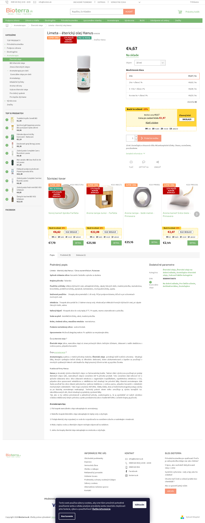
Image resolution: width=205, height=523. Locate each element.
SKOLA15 (186, 119)
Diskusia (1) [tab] (81, 255)
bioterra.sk (133, 475)
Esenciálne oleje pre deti (20, 74)
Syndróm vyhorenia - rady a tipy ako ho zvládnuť (181, 473)
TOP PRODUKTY (13, 40)
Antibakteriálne (170, 286)
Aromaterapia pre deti (19, 70)
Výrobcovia (11, 101)
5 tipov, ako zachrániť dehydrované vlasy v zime (180, 466)
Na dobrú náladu (170, 283)
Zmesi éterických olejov (20, 67)
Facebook (133, 471)
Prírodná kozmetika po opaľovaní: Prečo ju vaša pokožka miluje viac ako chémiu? (182, 459)
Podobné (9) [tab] (65, 255)
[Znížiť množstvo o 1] (136, 139)
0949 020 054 (134, 467)
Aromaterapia (12, 55)
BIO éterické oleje (17, 63)
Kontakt (87, 490)
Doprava (101, 2)
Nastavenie (67, 516)
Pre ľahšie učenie (187, 283)
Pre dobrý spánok (17, 93)
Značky (10, 104)
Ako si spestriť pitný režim (176, 486)
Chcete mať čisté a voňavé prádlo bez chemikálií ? (181, 480)
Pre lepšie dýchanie (18, 97)
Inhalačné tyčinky (17, 82)
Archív (170, 491)
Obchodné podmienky (82, 2)
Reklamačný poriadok (93, 472)
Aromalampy (15, 78)
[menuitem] (12, 20)
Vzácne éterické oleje (19, 89)
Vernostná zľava (118, 2)
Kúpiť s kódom (152, 122)
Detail (78, 243)
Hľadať (129, 11)
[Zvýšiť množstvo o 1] (136, 136)
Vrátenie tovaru (90, 476)
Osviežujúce (184, 286)
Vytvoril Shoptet (193, 517)
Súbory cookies (91, 483)
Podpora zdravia (14, 48)
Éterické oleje (15, 59)
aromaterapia (59, 352)
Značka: (100, 39)
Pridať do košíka (151, 138)
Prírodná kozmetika (15, 44)
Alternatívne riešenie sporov (96, 487)
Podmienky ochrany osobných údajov (100, 479)
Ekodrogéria (12, 52)
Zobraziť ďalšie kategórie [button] (180, 275)
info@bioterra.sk (136, 459)
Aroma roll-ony (16, 85)
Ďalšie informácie (101, 509)
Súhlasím (139, 504)
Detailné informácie (134, 153)
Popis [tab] (52, 255)
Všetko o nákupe (91, 469)
